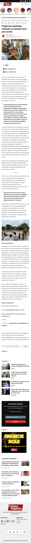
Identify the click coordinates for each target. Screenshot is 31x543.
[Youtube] (25, 1)
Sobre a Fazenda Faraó (10, 69)
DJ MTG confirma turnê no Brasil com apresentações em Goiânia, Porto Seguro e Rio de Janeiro (14, 17)
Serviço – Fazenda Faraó (10, 72)
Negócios (13, 385)
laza (27, 323)
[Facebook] (21, 1)
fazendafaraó (22, 323)
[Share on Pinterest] (14, 532)
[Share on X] (10, 532)
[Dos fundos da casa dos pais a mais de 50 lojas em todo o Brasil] (6, 384)
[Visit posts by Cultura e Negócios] (3, 36)
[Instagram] (10, 521)
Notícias (12, 368)
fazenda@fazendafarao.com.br (15, 310)
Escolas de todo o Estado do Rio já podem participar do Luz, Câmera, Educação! (19, 374)
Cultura (12, 378)
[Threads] (5, 523)
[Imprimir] (24, 532)
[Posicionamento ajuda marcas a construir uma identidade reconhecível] (6, 366)
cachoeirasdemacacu (14, 323)
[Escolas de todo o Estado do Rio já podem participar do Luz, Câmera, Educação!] (6, 374)
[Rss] (2, 523)
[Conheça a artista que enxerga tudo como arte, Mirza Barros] (25, 483)
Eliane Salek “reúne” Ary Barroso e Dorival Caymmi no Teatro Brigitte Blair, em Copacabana (10, 473)
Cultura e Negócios (9, 35)
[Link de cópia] (20, 532)
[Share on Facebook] (7, 532)
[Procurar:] (13, 346)
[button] (28, 17)
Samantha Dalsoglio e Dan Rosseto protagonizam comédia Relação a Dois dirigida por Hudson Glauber (10, 463)
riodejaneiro (4, 325)
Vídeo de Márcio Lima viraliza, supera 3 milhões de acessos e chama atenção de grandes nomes (20, 391)
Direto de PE (13, 395)
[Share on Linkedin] (17, 532)
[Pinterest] (30, 1)
